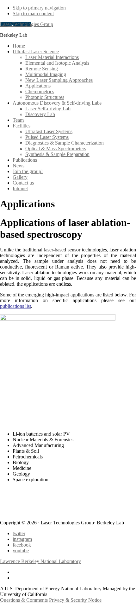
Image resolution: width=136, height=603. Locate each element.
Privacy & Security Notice (75, 600)
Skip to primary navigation (39, 7)
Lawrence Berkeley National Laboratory (40, 561)
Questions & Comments (24, 600)
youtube (21, 550)
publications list (15, 306)
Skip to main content (33, 13)
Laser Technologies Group (26, 24)
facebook (22, 545)
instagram (22, 539)
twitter (19, 533)
